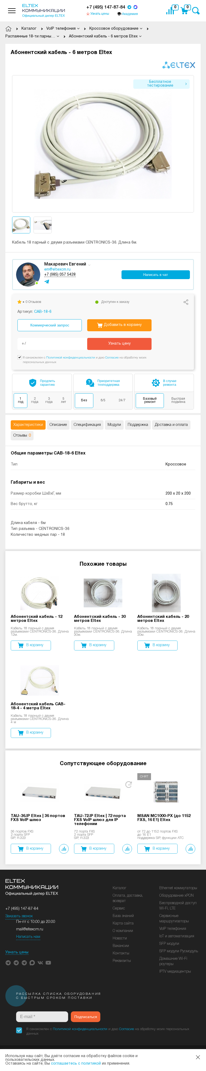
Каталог (119, 888)
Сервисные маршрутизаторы (174, 918)
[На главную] (43, 10)
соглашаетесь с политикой (76, 1063)
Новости (120, 938)
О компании (123, 931)
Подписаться (85, 1017)
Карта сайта (123, 923)
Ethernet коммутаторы (178, 888)
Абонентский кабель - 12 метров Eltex (36, 619)
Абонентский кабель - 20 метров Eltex (163, 619)
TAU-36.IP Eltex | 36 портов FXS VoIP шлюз (38, 818)
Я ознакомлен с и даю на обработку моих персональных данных (107, 1031)
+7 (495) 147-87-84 (105, 7)
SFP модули (169, 944)
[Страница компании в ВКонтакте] (40, 962)
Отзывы (22, 435)
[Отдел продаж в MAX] (135, 7)
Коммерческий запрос (49, 325)
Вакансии (121, 946)
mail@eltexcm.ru (29, 929)
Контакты (121, 953)
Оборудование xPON (176, 895)
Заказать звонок (19, 916)
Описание (58, 425)
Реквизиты (122, 961)
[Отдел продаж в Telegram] (129, 7)
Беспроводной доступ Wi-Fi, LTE (178, 906)
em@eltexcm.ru (57, 269)
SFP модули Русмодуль (178, 951)
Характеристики (28, 425)
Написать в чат (155, 275)
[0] (171, 10)
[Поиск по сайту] (196, 11)
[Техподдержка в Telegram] (24, 962)
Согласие (112, 357)
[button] (190, 143)
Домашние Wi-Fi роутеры (173, 961)
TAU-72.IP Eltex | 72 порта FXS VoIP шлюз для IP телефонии (100, 820)
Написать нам (28, 937)
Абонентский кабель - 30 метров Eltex (100, 619)
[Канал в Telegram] (16, 962)
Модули (114, 425)
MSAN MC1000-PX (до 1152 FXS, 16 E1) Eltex (163, 818)
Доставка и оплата (171, 425)
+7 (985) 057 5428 (60, 274)
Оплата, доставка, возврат (128, 898)
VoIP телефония (172, 929)
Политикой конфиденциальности (70, 357)
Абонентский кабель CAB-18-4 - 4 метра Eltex (38, 706)
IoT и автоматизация (176, 936)
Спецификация (87, 425)
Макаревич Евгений (65, 264)
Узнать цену (119, 343)
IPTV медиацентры (175, 971)
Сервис (119, 908)
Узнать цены (16, 952)
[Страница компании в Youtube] (48, 962)
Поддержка (138, 425)
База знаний (123, 916)
